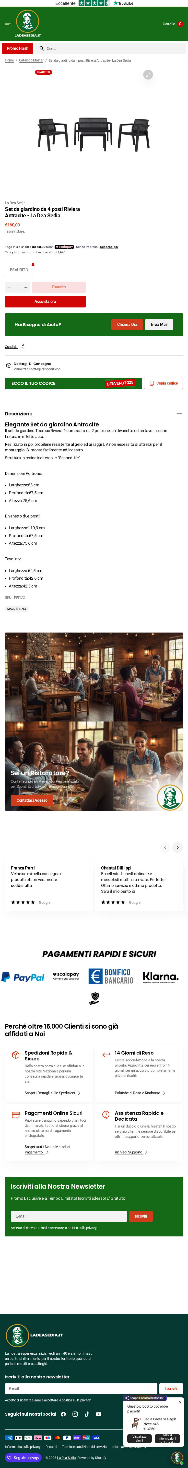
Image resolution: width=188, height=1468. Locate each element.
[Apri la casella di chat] (177, 1458)
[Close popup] (180, 1402)
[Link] (94, 722)
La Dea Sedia (66, 1458)
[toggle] (179, 414)
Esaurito (19, 270)
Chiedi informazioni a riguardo (167, 1438)
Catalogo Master (31, 60)
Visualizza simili (139, 1438)
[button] (8, 24)
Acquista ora (45, 301)
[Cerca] (40, 48)
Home (9, 60)
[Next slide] (177, 847)
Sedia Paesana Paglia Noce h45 (159, 1421)
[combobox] (115, 48)
